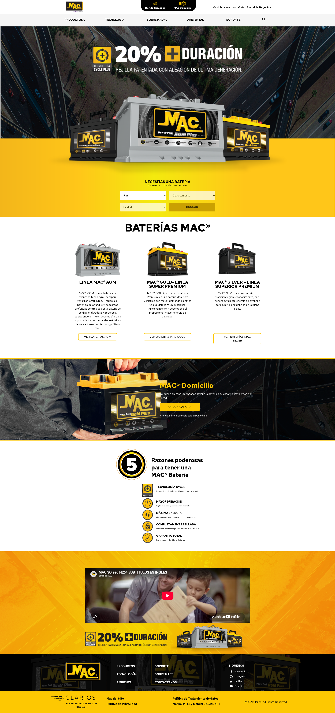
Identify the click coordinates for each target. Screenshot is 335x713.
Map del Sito (115, 698)
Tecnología (126, 674)
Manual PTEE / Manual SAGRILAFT (196, 704)
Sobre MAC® (164, 674)
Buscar (192, 207)
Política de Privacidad (122, 704)
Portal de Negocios (259, 7)
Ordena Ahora (179, 407)
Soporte (162, 666)
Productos (126, 666)
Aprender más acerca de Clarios (81, 705)
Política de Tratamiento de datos (195, 698)
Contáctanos (221, 7)
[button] (155, 5)
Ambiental (125, 682)
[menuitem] (74, 19)
